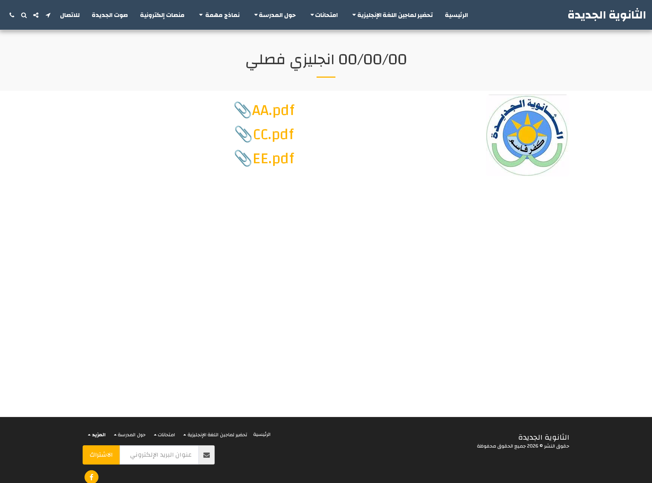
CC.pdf (273, 135)
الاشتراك (101, 454)
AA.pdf (273, 110)
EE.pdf (273, 159)
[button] (391, 15)
